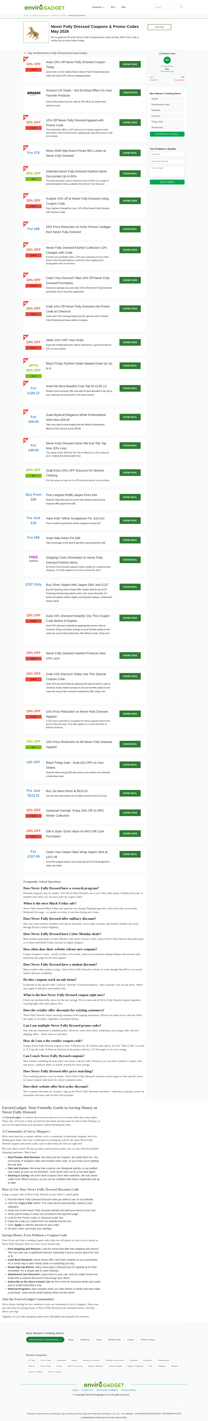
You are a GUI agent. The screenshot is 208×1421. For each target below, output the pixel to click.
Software (174, 1366)
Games (59, 1366)
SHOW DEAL (130, 153)
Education (134, 1360)
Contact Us (87, 1390)
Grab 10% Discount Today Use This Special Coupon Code (76, 676)
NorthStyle (156, 110)
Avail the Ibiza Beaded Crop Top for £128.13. (76, 386)
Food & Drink (45, 1366)
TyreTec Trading (147, 1339)
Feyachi (130, 1339)
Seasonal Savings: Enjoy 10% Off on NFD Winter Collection (75, 813)
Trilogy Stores (157, 122)
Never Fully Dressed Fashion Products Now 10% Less (76, 655)
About (75, 1390)
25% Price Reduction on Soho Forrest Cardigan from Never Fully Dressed (78, 229)
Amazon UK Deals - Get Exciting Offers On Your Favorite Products (79, 93)
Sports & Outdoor (35, 1372)
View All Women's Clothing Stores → (45, 1339)
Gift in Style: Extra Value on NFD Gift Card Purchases (75, 834)
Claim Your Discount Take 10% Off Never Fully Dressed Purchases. (78, 280)
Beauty (74, 1360)
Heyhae (155, 99)
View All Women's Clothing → (167, 134)
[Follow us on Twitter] (182, 1402)
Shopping (161, 1366)
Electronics (148, 1360)
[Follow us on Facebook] (182, 1396)
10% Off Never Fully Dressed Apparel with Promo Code (75, 122)
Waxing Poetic (114, 1339)
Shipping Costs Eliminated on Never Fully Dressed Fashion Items (74, 560)
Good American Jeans (161, 104)
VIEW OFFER (130, 92)
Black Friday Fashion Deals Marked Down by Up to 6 (79, 366)
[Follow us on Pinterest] (182, 1407)
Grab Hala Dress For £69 (63, 538)
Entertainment (163, 1360)
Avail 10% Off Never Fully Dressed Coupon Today (75, 64)
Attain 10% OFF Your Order (65, 340)
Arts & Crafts (46, 1360)
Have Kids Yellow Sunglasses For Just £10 (75, 518)
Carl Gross (156, 116)
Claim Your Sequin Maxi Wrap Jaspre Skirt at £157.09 (77, 854)
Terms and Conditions (107, 1390)
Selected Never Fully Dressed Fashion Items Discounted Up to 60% (76, 174)
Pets (150, 1366)
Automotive (61, 1360)
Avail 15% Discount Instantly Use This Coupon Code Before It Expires (78, 618)
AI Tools (31, 1360)
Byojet (71, 1339)
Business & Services (91, 1360)
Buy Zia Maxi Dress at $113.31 (67, 791)
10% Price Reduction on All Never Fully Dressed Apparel (79, 744)
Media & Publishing (135, 1366)
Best (113, 7)
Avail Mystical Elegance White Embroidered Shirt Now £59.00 (76, 417)
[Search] (182, 7)
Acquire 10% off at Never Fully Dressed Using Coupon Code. (77, 201)
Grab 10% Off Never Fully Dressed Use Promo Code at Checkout (78, 309)
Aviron (99, 1339)
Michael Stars (157, 127)
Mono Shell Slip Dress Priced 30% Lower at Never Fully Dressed (76, 153)
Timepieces (85, 1339)
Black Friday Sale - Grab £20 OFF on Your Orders (75, 765)
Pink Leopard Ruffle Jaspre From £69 (71, 495)
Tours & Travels (54, 1372)
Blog (123, 7)
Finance (31, 1366)
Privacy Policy (129, 1390)
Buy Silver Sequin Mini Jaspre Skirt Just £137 (77, 584)
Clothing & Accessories (114, 1360)
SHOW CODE (130, 64)
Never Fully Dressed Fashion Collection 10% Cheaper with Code (76, 250)
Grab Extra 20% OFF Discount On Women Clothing (75, 473)
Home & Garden (115, 1366)
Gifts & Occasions (75, 1366)
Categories (97, 7)
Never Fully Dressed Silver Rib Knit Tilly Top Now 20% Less (76, 446)
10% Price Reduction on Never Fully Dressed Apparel (77, 714)
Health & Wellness (95, 1366)
